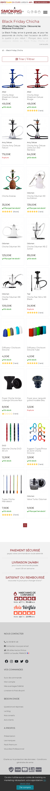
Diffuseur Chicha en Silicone (11, 348)
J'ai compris (25, 787)
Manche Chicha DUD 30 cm (11, 449)
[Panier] (39, 12)
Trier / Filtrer (26, 59)
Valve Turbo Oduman (37, 499)
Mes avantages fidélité (14, 686)
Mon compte (9, 682)
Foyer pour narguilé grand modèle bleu (36, 399)
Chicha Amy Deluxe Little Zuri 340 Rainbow (36, 147)
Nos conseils (9, 715)
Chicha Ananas (9, 196)
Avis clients (9, 720)
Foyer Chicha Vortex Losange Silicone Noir (12, 399)
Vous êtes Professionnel (14, 749)
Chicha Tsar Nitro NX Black (36, 298)
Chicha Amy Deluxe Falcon (11, 146)
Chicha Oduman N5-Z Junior (37, 247)
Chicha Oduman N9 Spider (11, 298)
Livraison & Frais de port (14, 690)
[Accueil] (3, 50)
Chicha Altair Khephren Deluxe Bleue (10, 97)
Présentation (9, 736)
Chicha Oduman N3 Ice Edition (36, 197)
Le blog (7, 711)
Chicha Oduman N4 (11, 246)
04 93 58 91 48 (12, 642)
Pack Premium (10, 744)
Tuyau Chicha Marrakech (8, 500)
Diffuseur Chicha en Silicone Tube (36, 348)
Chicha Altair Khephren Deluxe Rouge (35, 97)
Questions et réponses (13, 707)
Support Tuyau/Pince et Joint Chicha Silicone (37, 450)
